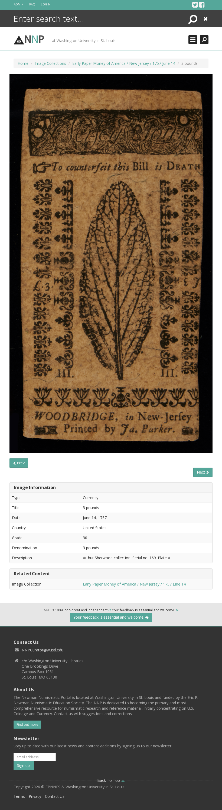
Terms (19, 796)
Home (23, 63)
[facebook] (202, 4)
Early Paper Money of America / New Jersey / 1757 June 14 (123, 63)
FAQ (32, 4)
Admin (19, 4)
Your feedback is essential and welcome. (109, 617)
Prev (20, 462)
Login (45, 4)
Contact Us (54, 796)
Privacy (35, 796)
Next (201, 472)
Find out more (27, 724)
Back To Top (109, 780)
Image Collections (50, 63)
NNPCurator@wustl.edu (42, 649)
